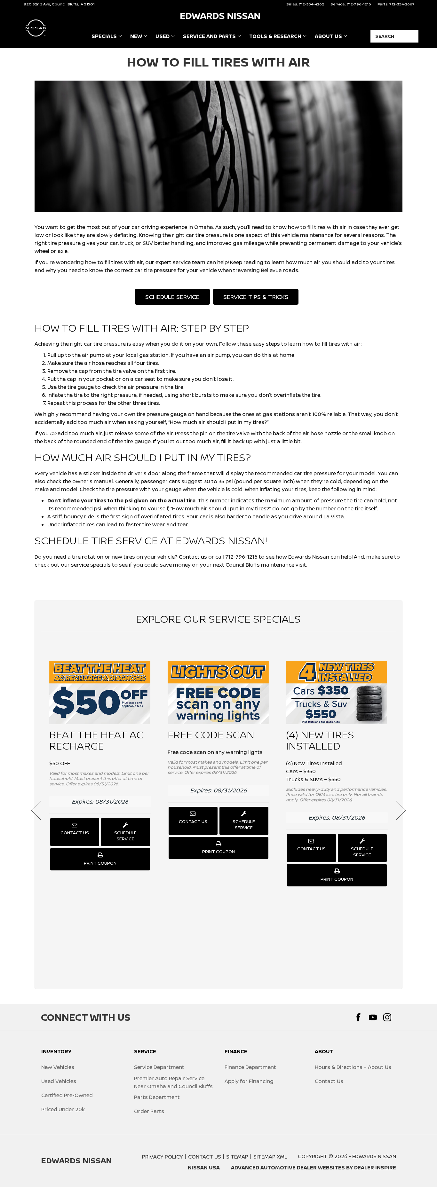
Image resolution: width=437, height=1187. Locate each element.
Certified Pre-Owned (67, 1095)
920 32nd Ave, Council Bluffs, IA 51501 (59, 4)
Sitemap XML (270, 1156)
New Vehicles (57, 1067)
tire (199, 235)
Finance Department (250, 1067)
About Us (328, 36)
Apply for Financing (249, 1081)
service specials (91, 564)
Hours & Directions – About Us (353, 1067)
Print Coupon (101, 865)
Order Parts (149, 1111)
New (136, 36)
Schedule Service (172, 297)
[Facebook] (358, 1017)
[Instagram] (387, 1017)
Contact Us (74, 832)
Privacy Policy (162, 1156)
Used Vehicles (58, 1081)
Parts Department (157, 1097)
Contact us (193, 556)
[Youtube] (372, 1017)
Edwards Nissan (374, 1156)
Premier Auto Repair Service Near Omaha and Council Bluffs (173, 1082)
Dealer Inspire (375, 1167)
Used (162, 36)
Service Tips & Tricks (255, 297)
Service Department (159, 1067)
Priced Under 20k (63, 1109)
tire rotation (87, 556)
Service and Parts (209, 36)
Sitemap (237, 1156)
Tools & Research (275, 37)
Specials (104, 36)
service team (189, 262)
